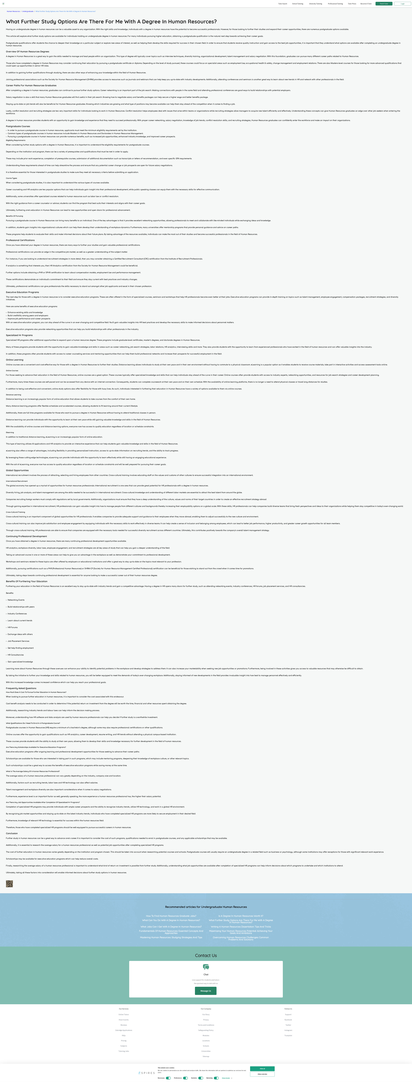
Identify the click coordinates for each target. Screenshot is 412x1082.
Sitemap (206, 1056)
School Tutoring (297, 4)
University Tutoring (315, 4)
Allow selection (262, 1074)
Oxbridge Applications (123, 1030)
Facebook (288, 1020)
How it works (124, 1020)
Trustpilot (288, 1035)
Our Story (206, 1014)
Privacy (206, 1020)
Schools (206, 1046)
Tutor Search (282, 4)
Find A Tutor (384, 4)
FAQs (124, 1035)
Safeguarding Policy (206, 1030)
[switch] (185, 1078)
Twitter (288, 1025)
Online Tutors (124, 1014)
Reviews (124, 1025)
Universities (206, 1051)
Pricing (123, 1041)
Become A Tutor (366, 4)
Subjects (123, 1046)
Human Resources (13, 11)
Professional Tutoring (335, 4)
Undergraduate (27, 11)
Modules (206, 1035)
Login (403, 4)
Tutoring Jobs (123, 1051)
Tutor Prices (352, 4)
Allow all (262, 1068)
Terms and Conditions (206, 1025)
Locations (206, 1041)
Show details (226, 1078)
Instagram (288, 1030)
